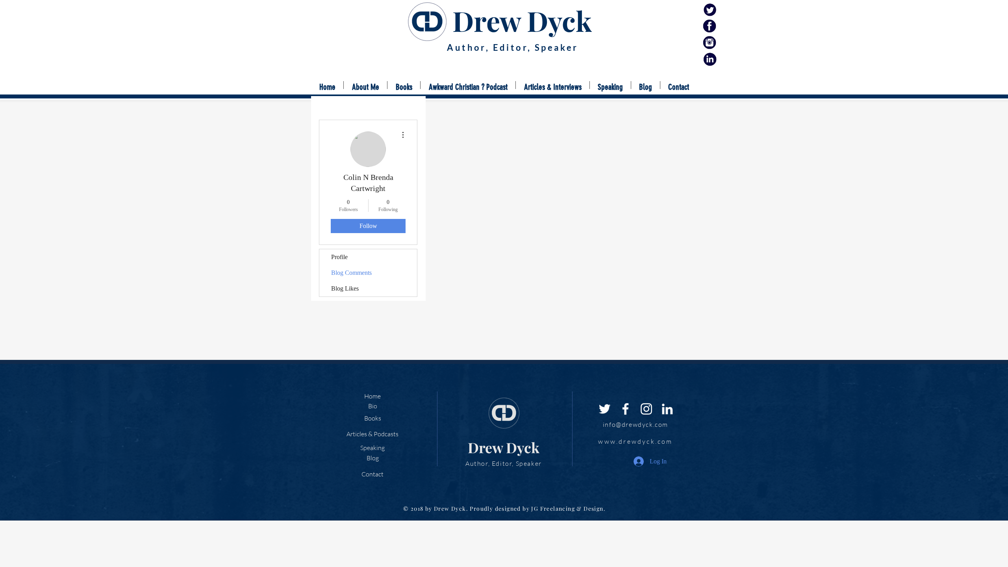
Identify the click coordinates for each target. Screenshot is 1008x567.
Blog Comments (351, 272)
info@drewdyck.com (635, 424)
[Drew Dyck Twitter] (709, 9)
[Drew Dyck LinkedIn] (709, 59)
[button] (403, 85)
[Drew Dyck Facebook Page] (709, 26)
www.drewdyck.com (635, 441)
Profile (339, 257)
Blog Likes (345, 288)
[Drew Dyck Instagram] (709, 42)
